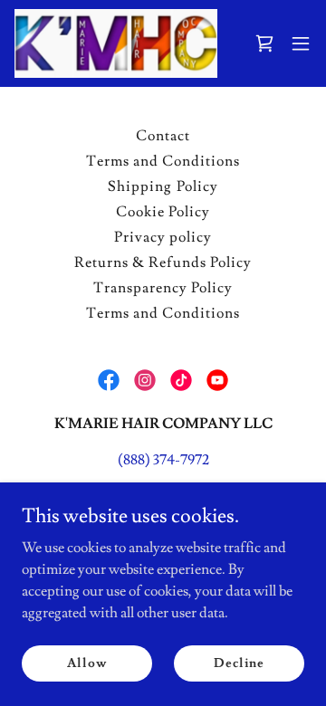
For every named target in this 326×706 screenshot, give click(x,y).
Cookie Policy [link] (163, 212)
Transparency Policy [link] (163, 288)
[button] (264, 43)
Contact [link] (163, 136)
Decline (239, 662)
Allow (86, 662)
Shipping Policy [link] (162, 186)
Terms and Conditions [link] (163, 161)
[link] (115, 43)
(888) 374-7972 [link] (163, 460)
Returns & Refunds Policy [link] (163, 262)
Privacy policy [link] (163, 237)
